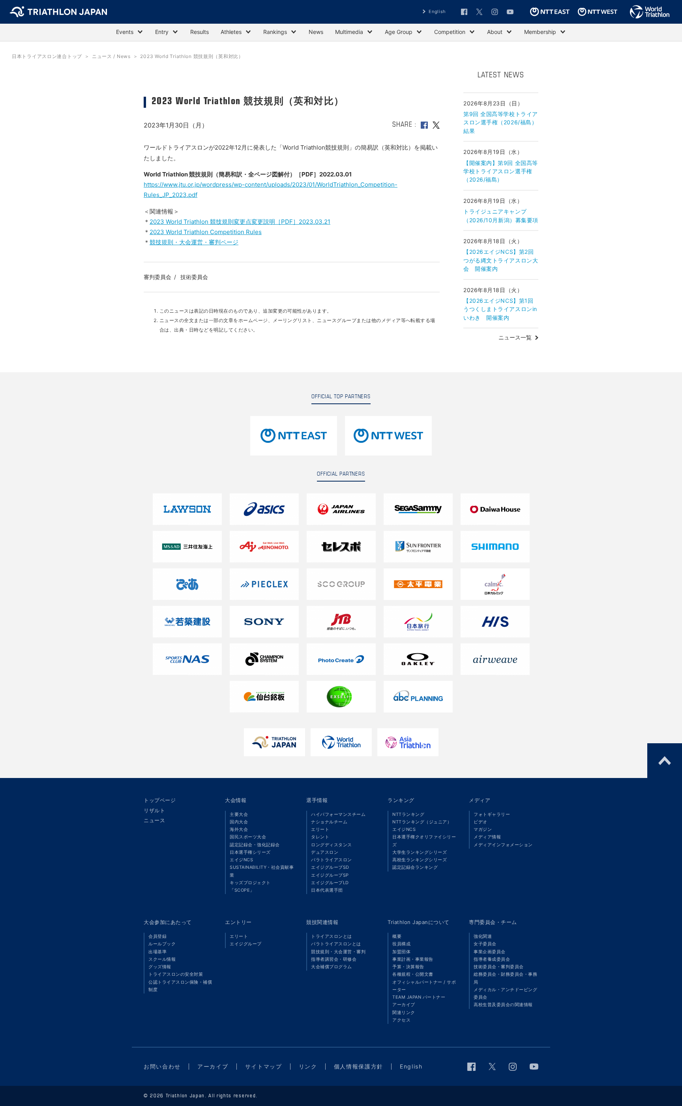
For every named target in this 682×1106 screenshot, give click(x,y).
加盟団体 (401, 951)
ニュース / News (111, 56)
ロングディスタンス (331, 844)
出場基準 (157, 951)
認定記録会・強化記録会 (255, 844)
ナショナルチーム (329, 822)
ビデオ (480, 822)
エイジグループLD (330, 882)
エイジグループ (246, 944)
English (437, 11)
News (316, 31)
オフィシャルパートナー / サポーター (424, 985)
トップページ (160, 800)
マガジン (483, 829)
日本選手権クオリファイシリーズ (424, 840)
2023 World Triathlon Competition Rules (206, 232)
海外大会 (239, 829)
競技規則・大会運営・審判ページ (194, 242)
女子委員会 (485, 944)
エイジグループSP (330, 875)
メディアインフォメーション (503, 844)
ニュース (154, 820)
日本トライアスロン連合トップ (47, 56)
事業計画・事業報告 (412, 959)
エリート (320, 829)
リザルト (154, 810)
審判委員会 (157, 277)
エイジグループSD (330, 867)
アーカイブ (403, 1004)
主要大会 (239, 814)
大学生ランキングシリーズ (419, 852)
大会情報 (235, 800)
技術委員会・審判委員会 (499, 966)
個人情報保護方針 (358, 1066)
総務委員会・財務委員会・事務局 (505, 977)
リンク (308, 1066)
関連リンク (403, 1012)
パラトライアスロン (331, 859)
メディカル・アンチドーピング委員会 (505, 993)
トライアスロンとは (331, 936)
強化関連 (483, 936)
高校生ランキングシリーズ (419, 859)
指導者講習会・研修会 (333, 959)
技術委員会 (194, 277)
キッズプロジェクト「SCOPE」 (250, 886)
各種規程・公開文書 (412, 974)
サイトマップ (263, 1066)
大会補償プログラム (331, 966)
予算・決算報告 (408, 966)
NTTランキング (408, 814)
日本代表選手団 (327, 890)
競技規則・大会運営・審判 (338, 951)
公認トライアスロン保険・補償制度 (180, 985)
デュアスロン (324, 852)
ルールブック (162, 944)
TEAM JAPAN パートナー (418, 997)
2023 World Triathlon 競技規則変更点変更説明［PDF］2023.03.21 (240, 221)
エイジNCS (241, 859)
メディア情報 (487, 837)
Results (199, 31)
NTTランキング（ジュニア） (422, 822)
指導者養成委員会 (492, 959)
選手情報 (317, 800)
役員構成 (401, 944)
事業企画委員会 (490, 951)
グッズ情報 (159, 966)
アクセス (401, 1020)
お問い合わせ (162, 1066)
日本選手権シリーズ (250, 852)
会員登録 (157, 936)
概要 (396, 936)
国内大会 (239, 822)
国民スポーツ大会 (248, 837)
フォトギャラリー (492, 814)
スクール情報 (162, 959)
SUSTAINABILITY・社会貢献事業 (262, 870)
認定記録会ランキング (415, 867)
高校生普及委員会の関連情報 (503, 1004)
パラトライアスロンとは (336, 944)
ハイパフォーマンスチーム (338, 814)
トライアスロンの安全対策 (175, 974)
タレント (320, 837)
